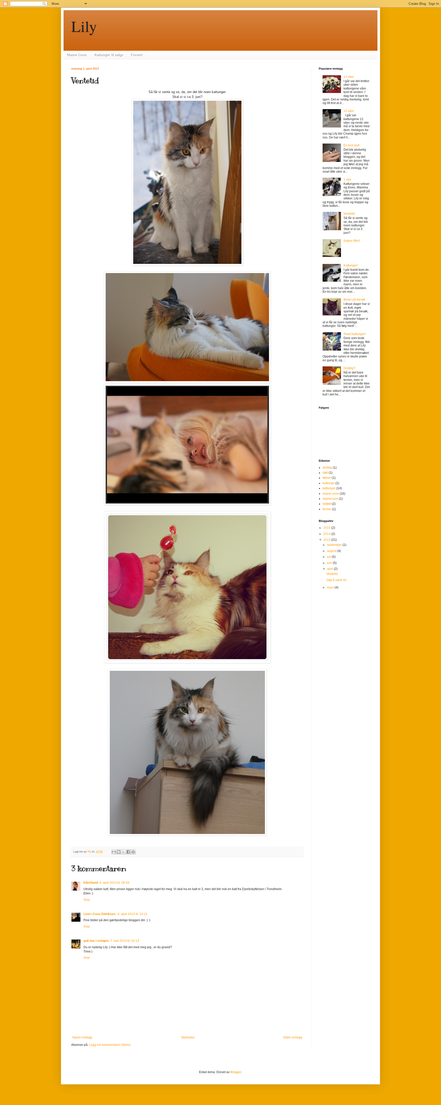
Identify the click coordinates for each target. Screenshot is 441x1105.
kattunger (329, 488)
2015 (327, 528)
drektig (327, 467)
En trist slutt (351, 145)
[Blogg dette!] (118, 851)
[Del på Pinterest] (133, 851)
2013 (327, 540)
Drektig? (349, 368)
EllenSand (90, 882)
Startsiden (188, 1037)
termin (327, 509)
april (330, 569)
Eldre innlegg (293, 1037)
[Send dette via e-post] (113, 851)
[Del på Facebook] (128, 851)
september (334, 545)
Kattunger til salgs (108, 55)
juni (330, 563)
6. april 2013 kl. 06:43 (114, 882)
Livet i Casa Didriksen (99, 914)
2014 (327, 534)
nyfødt (327, 504)
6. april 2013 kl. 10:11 (132, 914)
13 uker (349, 77)
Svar (86, 900)
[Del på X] (123, 851)
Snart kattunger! (354, 334)
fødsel (327, 478)
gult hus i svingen (96, 941)
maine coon (331, 493)
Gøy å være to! (336, 580)
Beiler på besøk (354, 299)
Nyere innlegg (82, 1037)
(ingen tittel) (352, 240)
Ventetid (349, 213)
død (325, 472)
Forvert (137, 55)
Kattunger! (351, 265)
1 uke (347, 179)
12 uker (349, 111)
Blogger (235, 1072)
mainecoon (330, 498)
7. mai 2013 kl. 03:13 (124, 941)
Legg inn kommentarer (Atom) (109, 1045)
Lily (84, 26)
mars (331, 587)
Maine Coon (77, 55)
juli (329, 557)
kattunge (329, 483)
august (332, 551)
